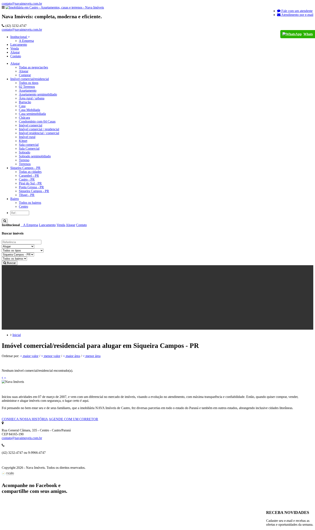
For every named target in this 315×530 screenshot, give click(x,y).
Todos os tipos (28, 83)
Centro (23, 206)
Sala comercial (29, 144)
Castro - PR (27, 179)
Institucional (19, 37)
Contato (15, 56)
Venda (14, 48)
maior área (72, 356)
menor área (92, 356)
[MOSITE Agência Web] (8, 474)
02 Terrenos (27, 86)
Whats (308, 34)
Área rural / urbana (31, 98)
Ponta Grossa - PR (31, 187)
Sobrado (24, 152)
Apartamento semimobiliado (38, 94)
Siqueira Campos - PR (34, 191)
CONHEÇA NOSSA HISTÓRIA (25, 419)
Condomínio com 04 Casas (37, 121)
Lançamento (18, 44)
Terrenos (25, 164)
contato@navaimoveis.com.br (22, 3)
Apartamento (27, 90)
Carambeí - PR (29, 175)
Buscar (11, 263)
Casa (22, 106)
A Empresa (26, 41)
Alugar (15, 52)
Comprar (25, 75)
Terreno (24, 160)
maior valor (30, 356)
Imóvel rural (27, 137)
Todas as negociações (33, 67)
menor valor (51, 356)
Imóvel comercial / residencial (39, 129)
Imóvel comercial (30, 125)
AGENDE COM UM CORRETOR (73, 419)
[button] (15, 63)
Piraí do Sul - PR (30, 183)
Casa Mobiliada (29, 110)
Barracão (25, 102)
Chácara (24, 117)
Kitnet (23, 141)
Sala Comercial (29, 148)
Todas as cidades (30, 172)
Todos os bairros (30, 202)
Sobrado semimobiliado (35, 156)
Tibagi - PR (26, 195)
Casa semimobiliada (32, 114)
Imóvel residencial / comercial (39, 133)
